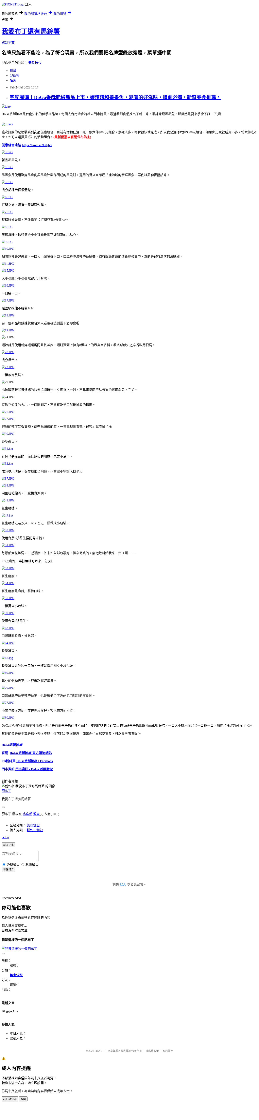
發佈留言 (8, 869)
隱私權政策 (152, 1050)
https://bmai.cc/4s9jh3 (37, 145)
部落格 (14, 75)
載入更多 (8, 845)
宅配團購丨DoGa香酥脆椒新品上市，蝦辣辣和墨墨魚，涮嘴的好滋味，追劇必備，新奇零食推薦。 (115, 97)
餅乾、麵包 (35, 830)
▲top (5, 837)
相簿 (13, 70)
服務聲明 (168, 1050)
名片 (13, 80)
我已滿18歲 (10, 1099)
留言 (36, 814)
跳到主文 (8, 42)
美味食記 (33, 825)
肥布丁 (6, 791)
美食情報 (34, 62)
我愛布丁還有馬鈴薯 (31, 31)
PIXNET (99, 1050)
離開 (23, 1099)
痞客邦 (27, 814)
